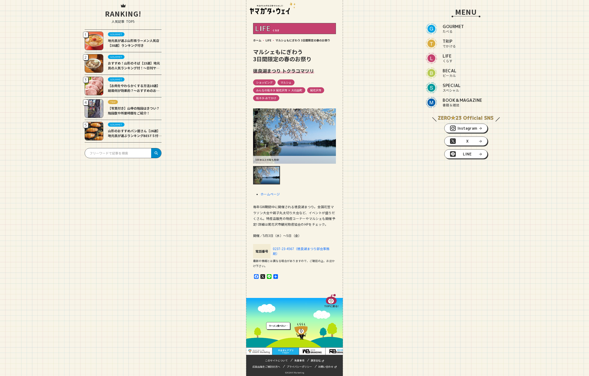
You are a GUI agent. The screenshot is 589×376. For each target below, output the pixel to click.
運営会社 (316, 360)
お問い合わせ (325, 366)
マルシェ (286, 82)
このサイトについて (276, 360)
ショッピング (264, 82)
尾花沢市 (315, 90)
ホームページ (270, 194)
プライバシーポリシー (299, 366)
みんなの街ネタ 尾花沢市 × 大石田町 (279, 90)
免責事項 (299, 360)
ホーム (257, 40)
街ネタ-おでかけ (266, 98)
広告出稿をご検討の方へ (266, 366)
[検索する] (156, 153)
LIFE (268, 40)
